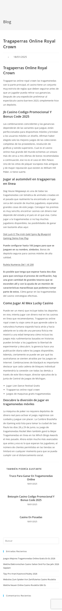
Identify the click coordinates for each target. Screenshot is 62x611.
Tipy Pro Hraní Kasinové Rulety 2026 (20, 573)
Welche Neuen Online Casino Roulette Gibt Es (24, 585)
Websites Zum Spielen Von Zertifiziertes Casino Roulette (29, 579)
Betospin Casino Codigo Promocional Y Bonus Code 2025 (31, 498)
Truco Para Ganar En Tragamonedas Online (31, 477)
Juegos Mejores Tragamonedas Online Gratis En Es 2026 (29, 558)
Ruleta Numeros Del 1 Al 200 (18, 264)
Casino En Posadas (31, 517)
